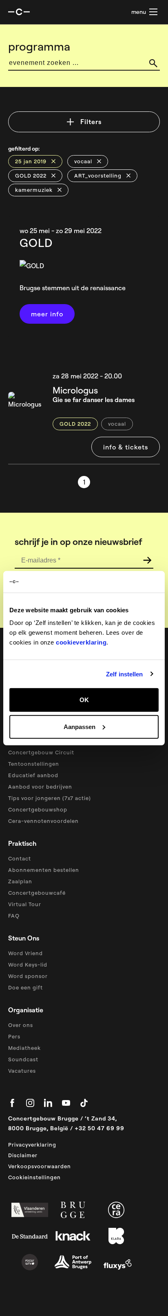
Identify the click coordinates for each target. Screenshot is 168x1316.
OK (84, 699)
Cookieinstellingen (34, 1177)
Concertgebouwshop (37, 809)
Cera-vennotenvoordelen (43, 821)
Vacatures (22, 1070)
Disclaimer (23, 1155)
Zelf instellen (124, 673)
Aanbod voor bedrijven (40, 786)
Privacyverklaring (32, 1144)
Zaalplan (20, 881)
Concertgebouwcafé (37, 892)
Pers (14, 1036)
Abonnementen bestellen (43, 870)
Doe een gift (25, 987)
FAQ (14, 915)
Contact (19, 858)
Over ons (20, 1025)
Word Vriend (25, 953)
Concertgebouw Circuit (41, 752)
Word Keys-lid (27, 964)
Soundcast (23, 1059)
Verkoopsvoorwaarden (39, 1166)
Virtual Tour (24, 904)
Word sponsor (28, 976)
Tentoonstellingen (33, 763)
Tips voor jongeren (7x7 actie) (49, 798)
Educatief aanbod (33, 775)
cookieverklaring (81, 642)
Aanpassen (79, 726)
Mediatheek (24, 1048)
